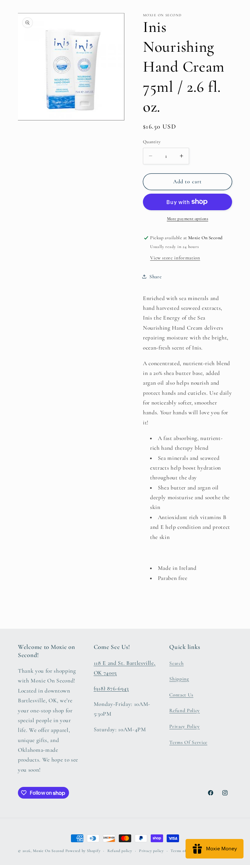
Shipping (179, 679)
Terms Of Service (188, 742)
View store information (175, 258)
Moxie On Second (48, 850)
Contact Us (181, 695)
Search (176, 663)
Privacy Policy (184, 726)
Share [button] (155, 277)
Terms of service (185, 850)
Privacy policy (151, 850)
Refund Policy (184, 710)
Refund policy (119, 850)
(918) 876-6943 (111, 688)
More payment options (187, 218)
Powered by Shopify (83, 850)
